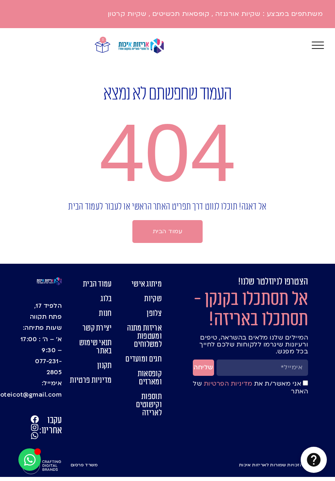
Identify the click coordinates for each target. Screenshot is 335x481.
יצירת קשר (97, 328)
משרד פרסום (84, 465)
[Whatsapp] (35, 436)
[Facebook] (35, 419)
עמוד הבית (97, 284)
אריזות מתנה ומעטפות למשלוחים (144, 336)
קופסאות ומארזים (150, 378)
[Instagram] (35, 428)
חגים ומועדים (143, 359)
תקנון (104, 366)
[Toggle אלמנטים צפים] (29, 459)
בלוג (106, 299)
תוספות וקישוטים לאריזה (149, 405)
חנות (105, 313)
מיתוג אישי (147, 284)
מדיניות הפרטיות (227, 384)
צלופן (154, 313)
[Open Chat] (314, 460)
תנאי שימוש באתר (95, 347)
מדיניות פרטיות (91, 380)
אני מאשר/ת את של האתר (250, 388)
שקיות (153, 299)
